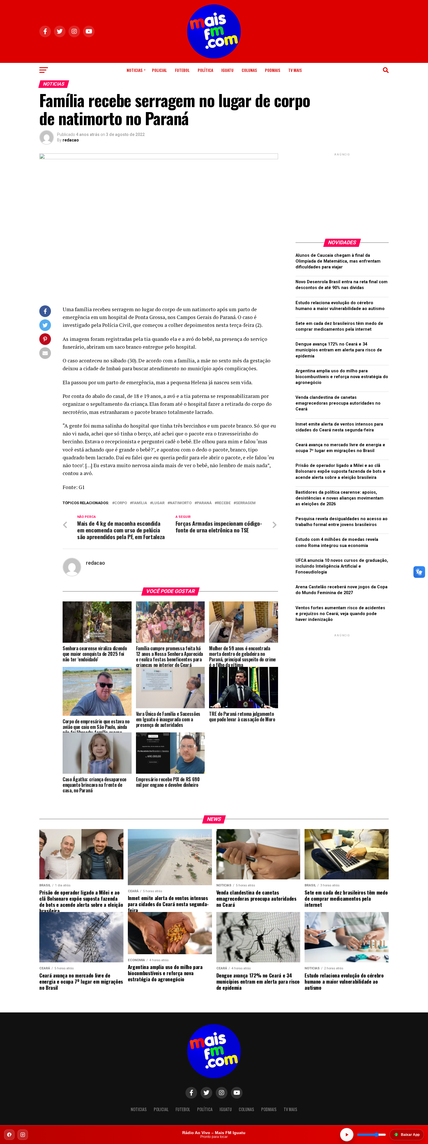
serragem (246, 503)
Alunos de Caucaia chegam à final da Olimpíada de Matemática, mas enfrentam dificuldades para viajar (338, 261)
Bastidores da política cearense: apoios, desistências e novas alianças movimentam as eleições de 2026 (339, 498)
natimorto (181, 503)
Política (205, 70)
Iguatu (227, 70)
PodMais (272, 70)
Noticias (134, 70)
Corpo (120, 503)
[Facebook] (9, 1134)
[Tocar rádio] (346, 1134)
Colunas (249, 70)
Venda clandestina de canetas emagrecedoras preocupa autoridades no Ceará (338, 403)
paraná (204, 503)
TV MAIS (295, 70)
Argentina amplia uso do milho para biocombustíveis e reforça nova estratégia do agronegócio (342, 377)
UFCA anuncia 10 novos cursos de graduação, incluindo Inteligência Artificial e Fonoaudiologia (342, 566)
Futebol (182, 70)
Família (139, 503)
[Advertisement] (342, 193)
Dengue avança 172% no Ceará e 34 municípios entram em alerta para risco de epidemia (339, 350)
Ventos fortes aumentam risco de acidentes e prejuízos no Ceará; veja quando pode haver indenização (340, 613)
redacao (71, 140)
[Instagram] (22, 1134)
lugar (158, 503)
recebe (224, 503)
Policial (159, 70)
